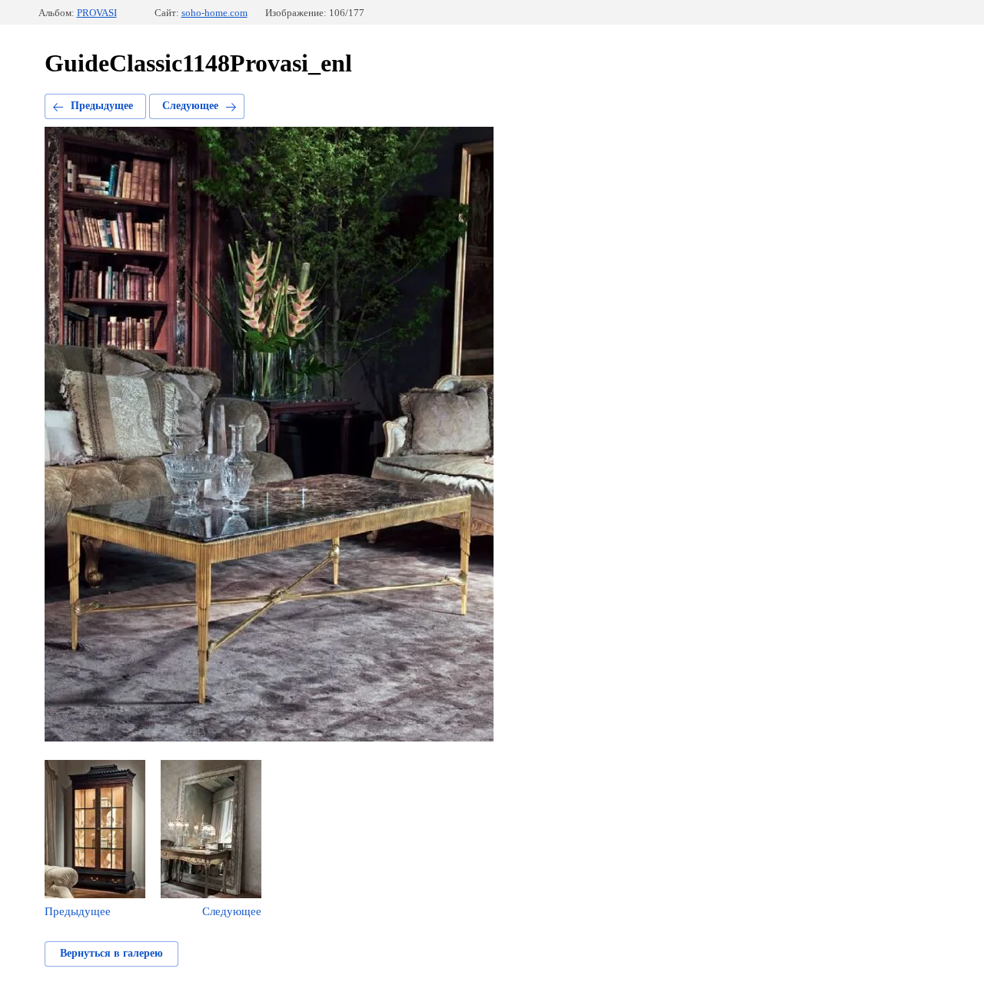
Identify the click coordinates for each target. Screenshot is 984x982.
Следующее (190, 105)
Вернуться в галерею (111, 953)
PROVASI (97, 12)
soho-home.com (214, 12)
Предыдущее (102, 105)
